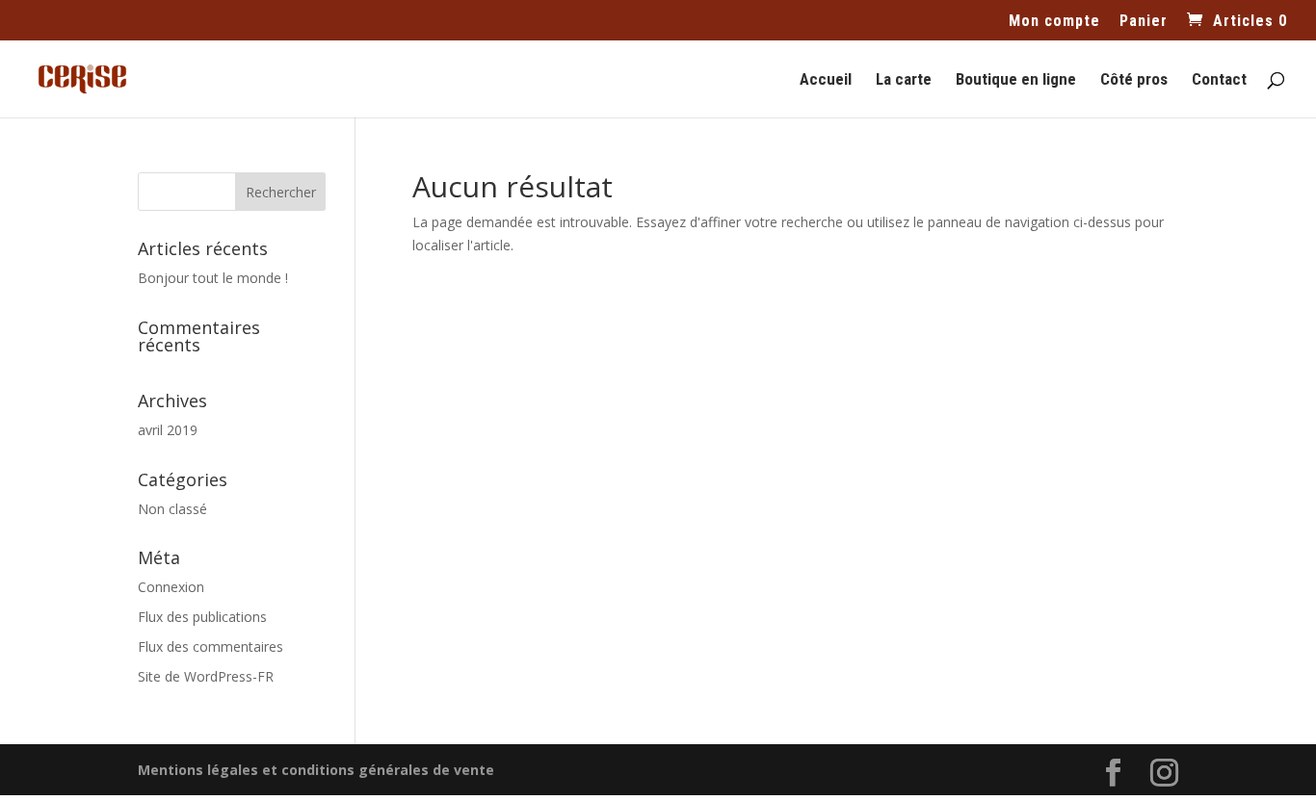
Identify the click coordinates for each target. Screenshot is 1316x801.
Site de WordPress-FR (206, 676)
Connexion (171, 587)
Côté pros (1134, 80)
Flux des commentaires (210, 646)
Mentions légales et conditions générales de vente (316, 770)
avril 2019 (167, 430)
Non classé (172, 509)
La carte (904, 80)
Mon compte (1054, 21)
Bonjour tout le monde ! (213, 278)
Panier (1143, 21)
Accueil (826, 80)
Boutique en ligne (1016, 80)
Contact (1219, 80)
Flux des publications (202, 616)
